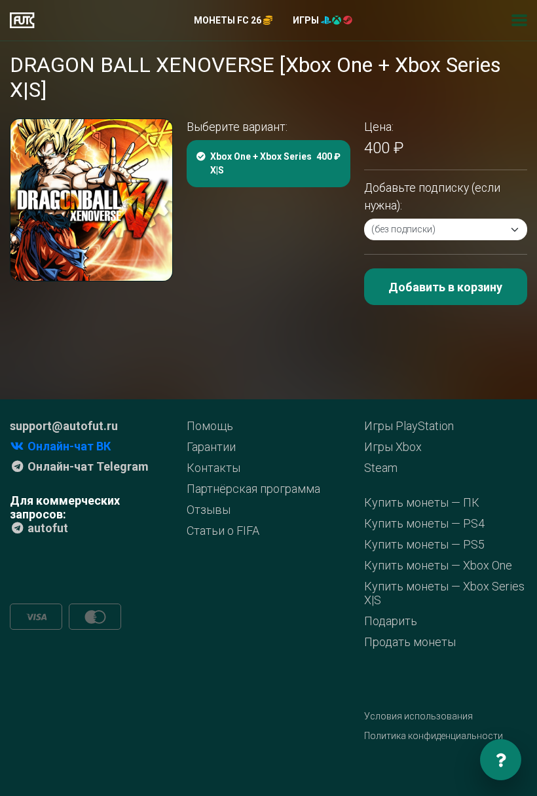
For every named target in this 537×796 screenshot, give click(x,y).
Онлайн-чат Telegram (87, 466)
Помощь (210, 426)
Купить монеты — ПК (421, 502)
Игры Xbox (393, 447)
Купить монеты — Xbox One (438, 565)
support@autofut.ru (64, 426)
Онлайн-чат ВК (68, 446)
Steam (381, 468)
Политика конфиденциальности (433, 736)
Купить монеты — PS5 (424, 544)
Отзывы (209, 509)
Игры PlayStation (409, 426)
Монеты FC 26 (228, 20)
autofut (46, 528)
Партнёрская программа (253, 489)
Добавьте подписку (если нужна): (432, 196)
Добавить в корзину (445, 287)
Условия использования (418, 716)
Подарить (390, 621)
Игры (307, 20)
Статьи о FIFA (223, 530)
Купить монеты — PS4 (424, 523)
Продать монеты (410, 642)
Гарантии (211, 447)
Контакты (213, 468)
